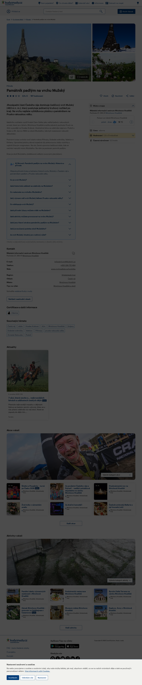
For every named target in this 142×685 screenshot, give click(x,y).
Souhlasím (12, 678)
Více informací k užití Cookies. (37, 671)
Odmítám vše (27, 678)
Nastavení (42, 678)
